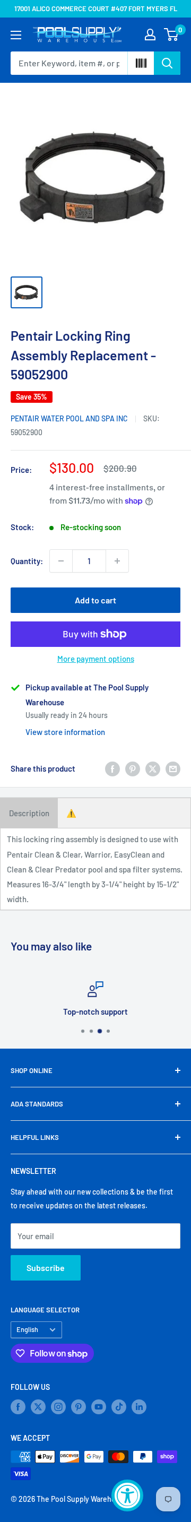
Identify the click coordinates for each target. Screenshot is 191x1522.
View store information (65, 732)
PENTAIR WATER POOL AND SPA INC (69, 418)
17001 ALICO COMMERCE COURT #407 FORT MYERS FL (95, 8)
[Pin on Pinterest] (132, 768)
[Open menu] (16, 35)
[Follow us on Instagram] (58, 1406)
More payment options (95, 658)
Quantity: (27, 561)
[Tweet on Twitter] (152, 768)
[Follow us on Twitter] (38, 1406)
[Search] (167, 63)
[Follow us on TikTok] (118, 1406)
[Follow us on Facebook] (18, 1406)
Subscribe (46, 1267)
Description (29, 813)
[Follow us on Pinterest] (78, 1406)
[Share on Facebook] (112, 768)
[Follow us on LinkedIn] (139, 1406)
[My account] (150, 34)
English (27, 1329)
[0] (171, 34)
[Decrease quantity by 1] (61, 561)
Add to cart (95, 600)
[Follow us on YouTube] (98, 1406)
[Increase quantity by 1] (117, 561)
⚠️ (71, 813)
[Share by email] (173, 768)
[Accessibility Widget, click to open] (127, 1495)
